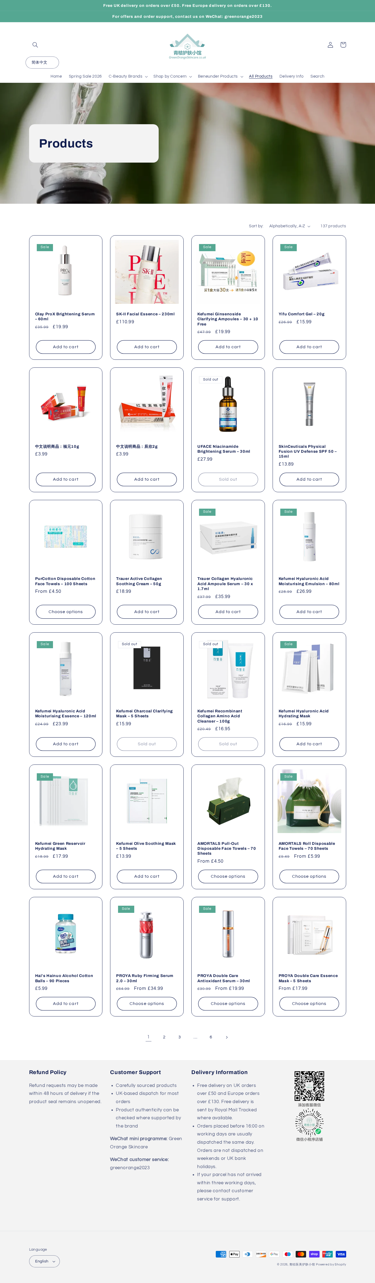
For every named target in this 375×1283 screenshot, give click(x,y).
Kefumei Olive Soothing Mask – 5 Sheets (146, 846)
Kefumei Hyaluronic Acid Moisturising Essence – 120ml (65, 713)
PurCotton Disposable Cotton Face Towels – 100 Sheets (65, 581)
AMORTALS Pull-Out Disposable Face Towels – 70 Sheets (226, 848)
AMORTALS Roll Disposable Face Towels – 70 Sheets (307, 846)
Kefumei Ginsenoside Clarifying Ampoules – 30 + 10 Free (227, 319)
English (42, 1261)
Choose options (66, 612)
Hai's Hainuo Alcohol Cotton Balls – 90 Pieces (64, 978)
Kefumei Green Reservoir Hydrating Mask (60, 846)
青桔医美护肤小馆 (302, 1264)
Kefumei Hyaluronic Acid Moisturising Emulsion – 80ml (309, 581)
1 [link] (148, 1037)
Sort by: (256, 226)
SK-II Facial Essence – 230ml (145, 314)
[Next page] (226, 1037)
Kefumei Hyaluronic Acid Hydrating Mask (304, 713)
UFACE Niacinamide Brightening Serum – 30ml (223, 449)
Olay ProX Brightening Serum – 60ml (65, 316)
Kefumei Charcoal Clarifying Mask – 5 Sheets (144, 713)
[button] (35, 44)
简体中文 (39, 62)
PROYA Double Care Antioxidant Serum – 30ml (223, 978)
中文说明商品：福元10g (57, 446)
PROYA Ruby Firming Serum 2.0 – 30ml (144, 978)
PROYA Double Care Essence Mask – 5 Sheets (308, 978)
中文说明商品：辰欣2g (137, 446)
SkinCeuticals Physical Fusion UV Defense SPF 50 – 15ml (308, 451)
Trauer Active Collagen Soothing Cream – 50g (139, 581)
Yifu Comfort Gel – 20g (302, 314)
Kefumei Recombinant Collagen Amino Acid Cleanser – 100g (219, 716)
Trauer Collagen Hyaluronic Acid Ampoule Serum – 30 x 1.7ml (225, 583)
